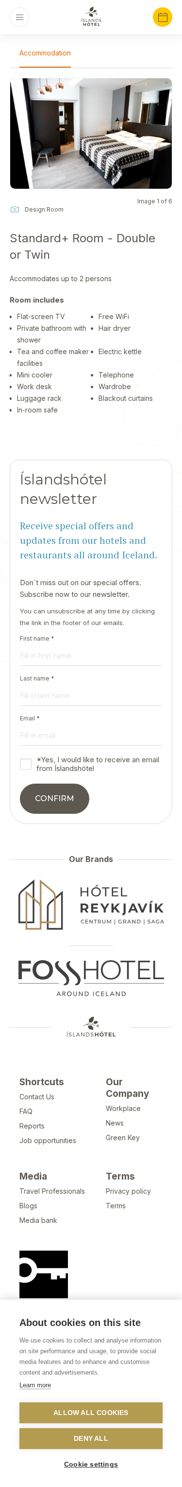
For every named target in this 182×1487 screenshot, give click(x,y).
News (115, 1123)
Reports (32, 1126)
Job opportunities (47, 1140)
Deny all (91, 1438)
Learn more (35, 1385)
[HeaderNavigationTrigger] (19, 17)
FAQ (26, 1111)
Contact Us (36, 1097)
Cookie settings (91, 1464)
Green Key (123, 1137)
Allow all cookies (90, 1412)
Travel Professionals (52, 1191)
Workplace (123, 1108)
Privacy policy (128, 1191)
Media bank (38, 1220)
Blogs (28, 1205)
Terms (116, 1205)
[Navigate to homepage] (91, 16)
